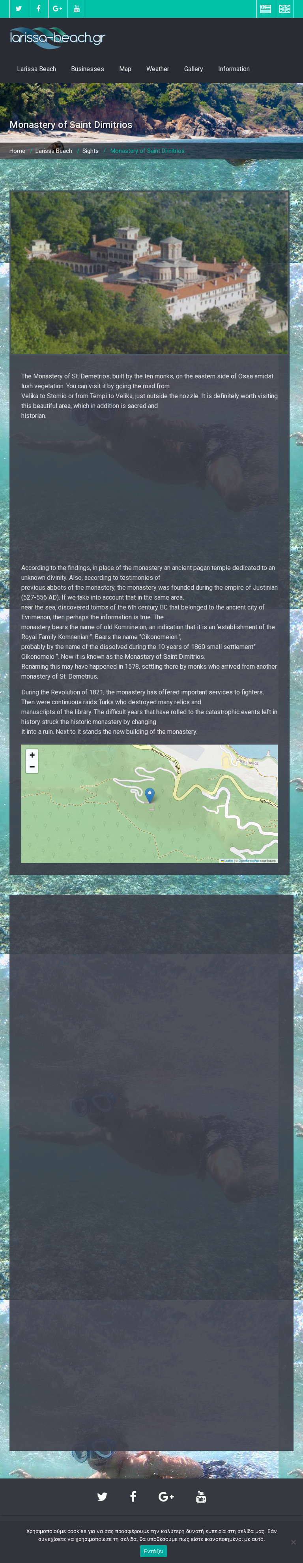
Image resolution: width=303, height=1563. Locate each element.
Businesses (87, 69)
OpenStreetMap (249, 860)
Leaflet (228, 860)
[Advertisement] (149, 491)
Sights (90, 150)
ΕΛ (265, 9)
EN (285, 9)
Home (17, 150)
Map (125, 69)
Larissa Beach (36, 69)
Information (234, 69)
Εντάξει (153, 1551)
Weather (157, 69)
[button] (150, 796)
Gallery (193, 69)
